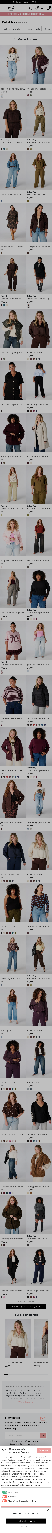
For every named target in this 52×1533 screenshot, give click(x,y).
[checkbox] (9, 1492)
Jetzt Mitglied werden (26, 1521)
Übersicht (45, 1450)
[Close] (48, 1510)
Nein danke (26, 1527)
